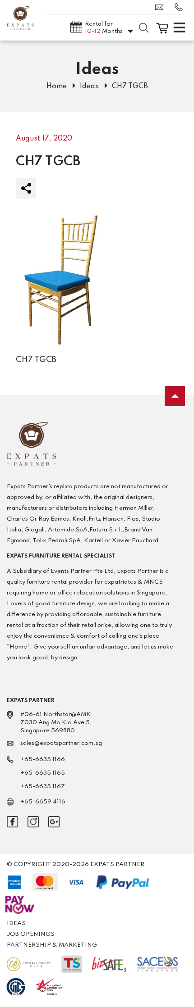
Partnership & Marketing (52, 945)
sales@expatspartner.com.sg (161, 7)
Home (56, 86)
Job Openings (31, 934)
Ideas (89, 86)
